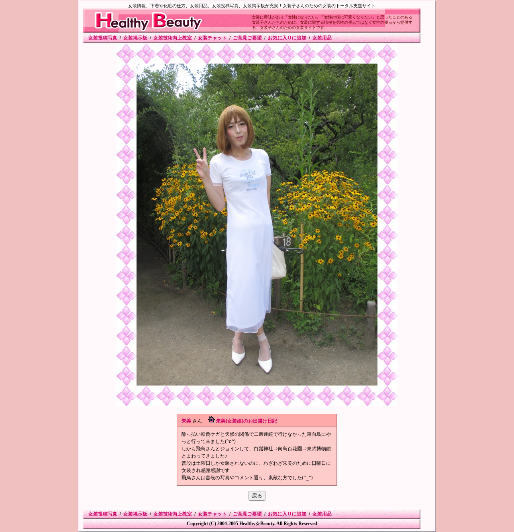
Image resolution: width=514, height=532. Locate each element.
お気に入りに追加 (287, 38)
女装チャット (212, 38)
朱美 (186, 421)
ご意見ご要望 (247, 38)
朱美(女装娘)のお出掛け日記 (246, 421)
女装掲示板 (135, 38)
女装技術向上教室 (172, 38)
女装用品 (322, 38)
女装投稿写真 (102, 38)
